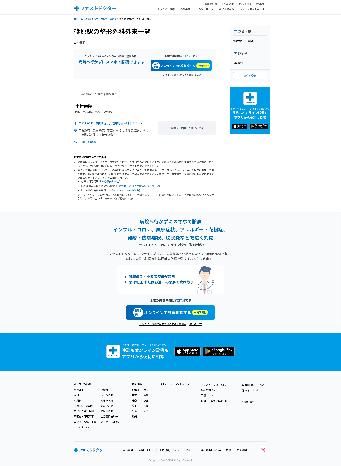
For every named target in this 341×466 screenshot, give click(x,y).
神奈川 (135, 400)
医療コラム (207, 395)
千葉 (134, 411)
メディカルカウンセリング (175, 384)
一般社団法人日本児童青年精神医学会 (138, 186)
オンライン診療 (166, 9)
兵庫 (146, 395)
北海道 (135, 390)
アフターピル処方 (110, 421)
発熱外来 (79, 390)
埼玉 (134, 406)
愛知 (134, 416)
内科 (76, 395)
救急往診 (185, 9)
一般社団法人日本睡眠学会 (124, 190)
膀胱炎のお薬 (108, 411)
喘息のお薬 (107, 406)
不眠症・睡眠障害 (84, 416)
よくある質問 (228, 3)
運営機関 (260, 3)
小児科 (77, 400)
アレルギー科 (81, 427)
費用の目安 (195, 324)
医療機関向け (211, 3)
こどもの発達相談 (84, 411)
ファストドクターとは (252, 9)
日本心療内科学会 (109, 181)
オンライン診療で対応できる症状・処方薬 (181, 74)
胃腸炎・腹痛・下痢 (85, 421)
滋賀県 (104, 18)
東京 (134, 395)
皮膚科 (104, 390)
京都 (146, 400)
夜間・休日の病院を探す (214, 400)
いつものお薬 (108, 395)
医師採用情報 (247, 401)
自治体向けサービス (251, 390)
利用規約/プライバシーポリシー (177, 450)
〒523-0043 (111, 123)
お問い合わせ (245, 3)
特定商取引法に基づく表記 (216, 450)
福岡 (146, 411)
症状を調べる (226, 9)
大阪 (146, 390)
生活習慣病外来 (109, 416)
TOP (76, 18)
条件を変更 (250, 75)
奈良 (146, 406)
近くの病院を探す (89, 18)
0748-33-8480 (88, 141)
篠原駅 (113, 18)
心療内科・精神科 (84, 406)
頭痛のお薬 (107, 400)
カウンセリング (204, 9)
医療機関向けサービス (252, 384)
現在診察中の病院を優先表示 (98, 94)
